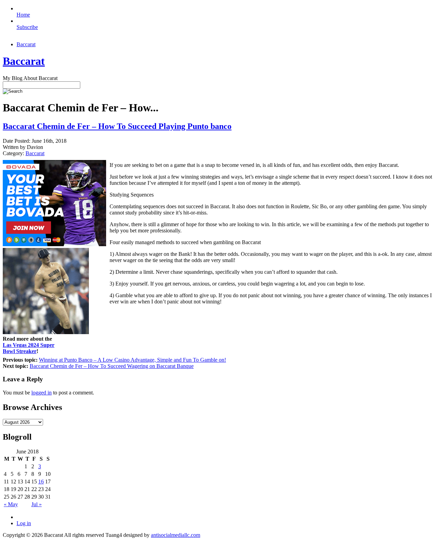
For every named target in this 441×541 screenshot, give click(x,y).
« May (11, 504)
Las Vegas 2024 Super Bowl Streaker (28, 348)
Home (23, 15)
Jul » (36, 504)
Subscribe (27, 27)
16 (41, 481)
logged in (41, 392)
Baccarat (26, 44)
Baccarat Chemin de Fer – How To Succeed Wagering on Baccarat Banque (112, 366)
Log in (24, 523)
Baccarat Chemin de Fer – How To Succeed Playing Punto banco (117, 126)
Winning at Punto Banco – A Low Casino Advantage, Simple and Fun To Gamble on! (132, 360)
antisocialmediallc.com (175, 535)
